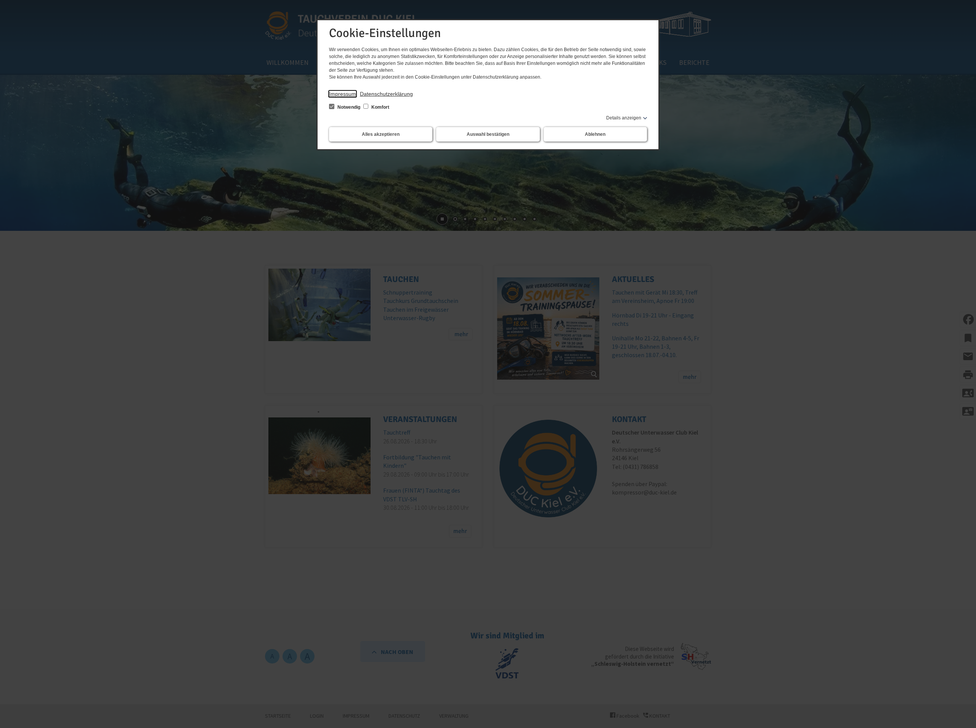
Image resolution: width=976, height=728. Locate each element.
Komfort (379, 107)
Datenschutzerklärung (386, 94)
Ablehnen (595, 134)
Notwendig (348, 107)
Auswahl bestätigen (488, 134)
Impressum (342, 94)
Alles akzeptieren (381, 134)
